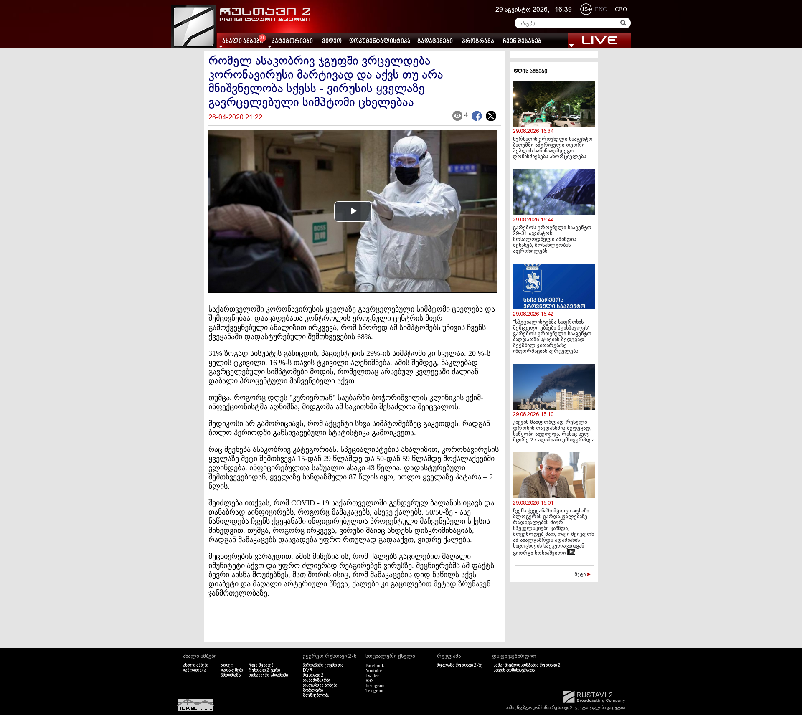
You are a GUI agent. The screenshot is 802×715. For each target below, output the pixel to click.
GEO (621, 9)
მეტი (580, 574)
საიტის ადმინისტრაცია (514, 670)
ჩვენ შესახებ (522, 41)
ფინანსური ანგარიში (268, 675)
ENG (601, 9)
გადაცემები (435, 41)
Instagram (375, 685)
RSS (369, 680)
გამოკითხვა (194, 670)
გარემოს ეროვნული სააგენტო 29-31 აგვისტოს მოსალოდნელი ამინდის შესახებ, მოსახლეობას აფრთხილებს (552, 240)
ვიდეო (332, 41)
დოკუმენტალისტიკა (380, 41)
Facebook (374, 665)
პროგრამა (478, 41)
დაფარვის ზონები (320, 685)
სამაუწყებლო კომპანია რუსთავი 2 (527, 665)
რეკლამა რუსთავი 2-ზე (459, 665)
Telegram (374, 690)
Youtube (373, 670)
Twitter (372, 675)
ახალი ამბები (195, 665)
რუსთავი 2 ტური (264, 670)
